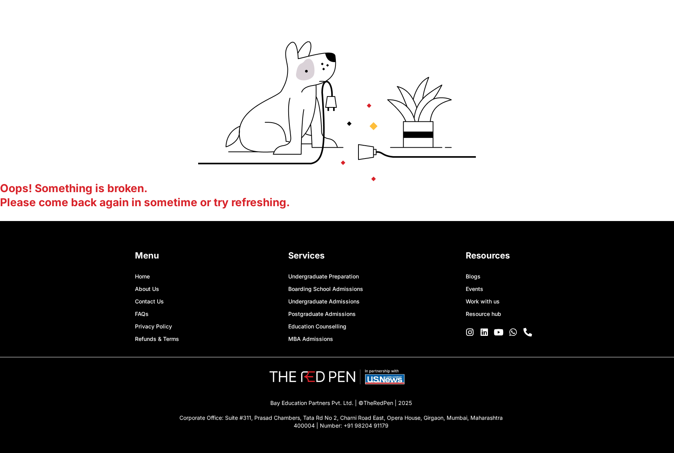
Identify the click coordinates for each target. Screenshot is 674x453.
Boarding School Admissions (325, 288)
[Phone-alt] (527, 332)
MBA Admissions (310, 338)
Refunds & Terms (157, 338)
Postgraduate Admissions (322, 313)
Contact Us (149, 301)
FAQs (142, 313)
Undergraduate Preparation (323, 276)
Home (142, 276)
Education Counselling (317, 326)
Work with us (483, 301)
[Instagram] (470, 332)
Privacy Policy (153, 326)
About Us (147, 288)
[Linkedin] (484, 332)
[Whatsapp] (513, 332)
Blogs (473, 276)
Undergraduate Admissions (324, 301)
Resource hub (483, 313)
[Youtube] (499, 332)
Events (474, 288)
